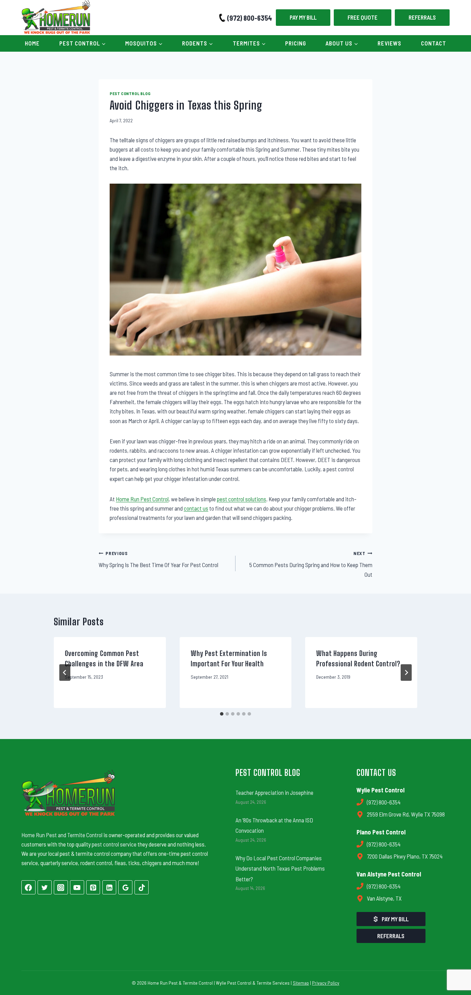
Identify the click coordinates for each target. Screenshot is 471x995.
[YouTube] (77, 887)
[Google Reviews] (125, 887)
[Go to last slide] (64, 672)
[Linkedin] (109, 887)
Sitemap (301, 983)
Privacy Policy (325, 983)
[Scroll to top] (454, 966)
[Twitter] (45, 887)
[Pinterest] (93, 887)
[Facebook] (28, 887)
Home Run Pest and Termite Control (61, 834)
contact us (196, 508)
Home (32, 43)
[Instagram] (61, 887)
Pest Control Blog (130, 93)
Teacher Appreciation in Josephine (274, 792)
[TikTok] (141, 887)
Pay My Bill (303, 17)
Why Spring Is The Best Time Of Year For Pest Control (158, 559)
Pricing (295, 43)
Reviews (389, 43)
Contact (433, 43)
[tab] (221, 714)
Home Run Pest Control (142, 498)
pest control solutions (241, 498)
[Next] (406, 672)
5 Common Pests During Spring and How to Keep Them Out (310, 564)
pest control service (114, 844)
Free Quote (363, 17)
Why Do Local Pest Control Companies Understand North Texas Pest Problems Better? (280, 868)
